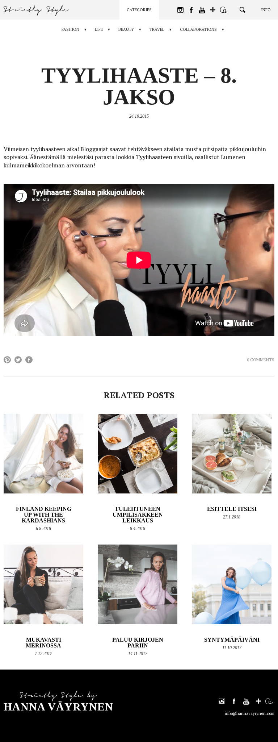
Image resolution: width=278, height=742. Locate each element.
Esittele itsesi (232, 509)
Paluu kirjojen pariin (137, 643)
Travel (156, 29)
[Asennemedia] (223, 10)
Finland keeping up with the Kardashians (43, 515)
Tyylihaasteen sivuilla (164, 157)
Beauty (126, 29)
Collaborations (198, 29)
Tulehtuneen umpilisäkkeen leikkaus (138, 515)
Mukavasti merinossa (43, 643)
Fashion (70, 29)
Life (99, 29)
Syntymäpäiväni (232, 640)
